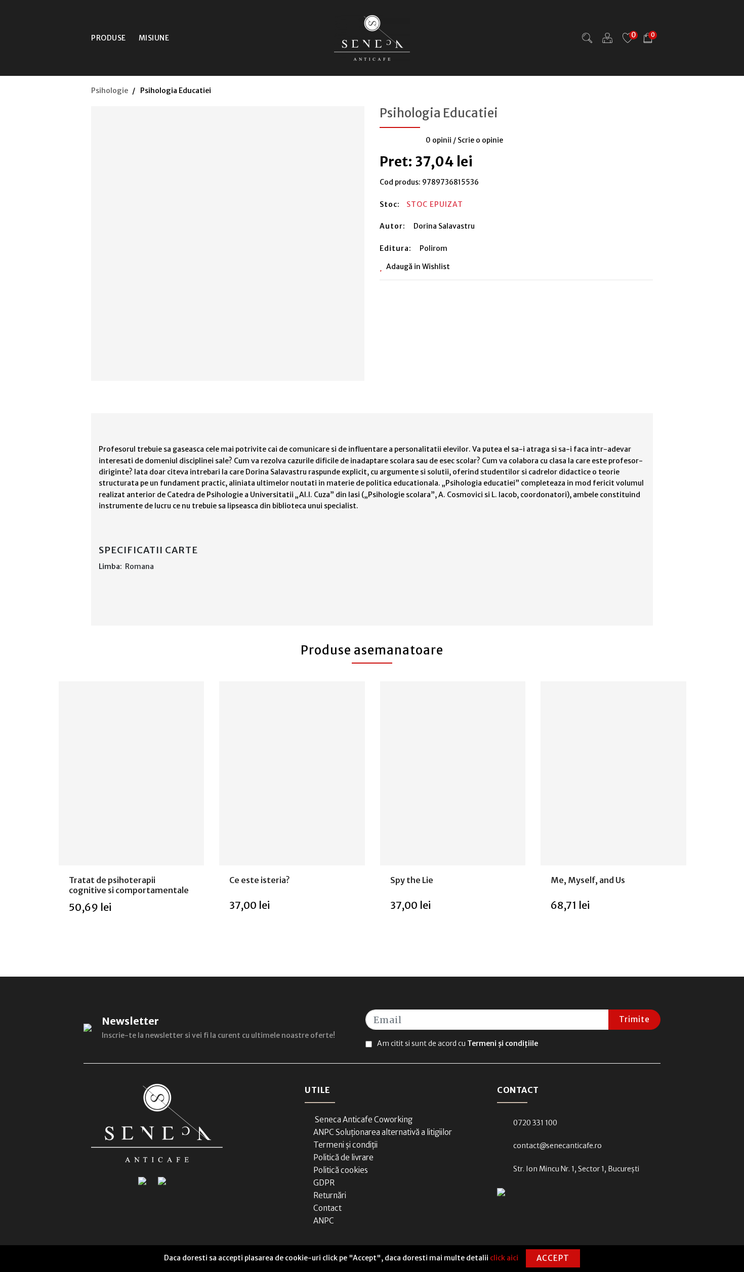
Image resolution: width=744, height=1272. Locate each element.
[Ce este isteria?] (292, 774)
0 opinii (438, 140)
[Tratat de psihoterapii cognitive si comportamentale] (131, 774)
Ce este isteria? (259, 880)
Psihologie (109, 90)
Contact (327, 1208)
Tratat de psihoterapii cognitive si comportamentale (129, 885)
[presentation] (43, 813)
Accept (552, 1258)
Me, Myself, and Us (588, 880)
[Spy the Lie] (452, 774)
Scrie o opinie (480, 140)
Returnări (329, 1195)
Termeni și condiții (345, 1145)
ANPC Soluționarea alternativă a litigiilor (382, 1132)
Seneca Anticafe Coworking (362, 1119)
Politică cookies (340, 1170)
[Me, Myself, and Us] (613, 774)
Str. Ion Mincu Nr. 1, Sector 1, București (576, 1168)
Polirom (433, 248)
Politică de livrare (343, 1157)
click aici (504, 1257)
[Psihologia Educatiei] (228, 240)
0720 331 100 (535, 1122)
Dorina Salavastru (444, 226)
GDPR (324, 1183)
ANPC (323, 1220)
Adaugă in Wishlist (418, 266)
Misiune (154, 37)
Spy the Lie (411, 880)
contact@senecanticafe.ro (557, 1145)
